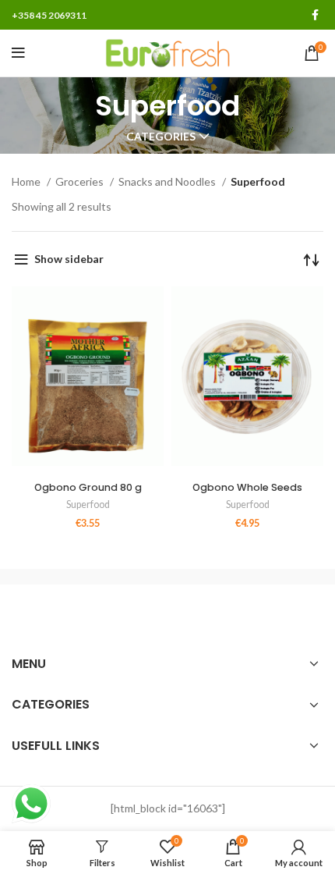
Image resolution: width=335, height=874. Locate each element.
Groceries (80, 181)
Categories (161, 136)
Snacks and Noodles (168, 181)
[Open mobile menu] (18, 53)
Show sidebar (69, 258)
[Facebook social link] (315, 15)
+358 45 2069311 (49, 15)
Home (27, 181)
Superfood (88, 504)
